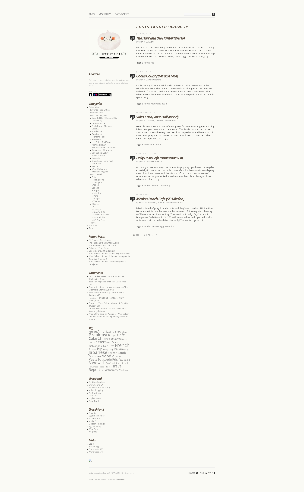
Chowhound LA (96, 384)
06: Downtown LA (154, 161)
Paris (95, 195)
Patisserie (105, 359)
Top (210, 473)
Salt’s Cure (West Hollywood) (157, 116)
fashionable (96, 346)
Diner (108, 342)
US (93, 206)
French (122, 345)
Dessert (155, 226)
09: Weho (150, 41)
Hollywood (97, 139)
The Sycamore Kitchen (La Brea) (108, 288)
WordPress (121, 479)
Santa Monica (98, 155)
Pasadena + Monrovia (102, 150)
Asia (94, 177)
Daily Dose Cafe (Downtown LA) (159, 157)
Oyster (118, 356)
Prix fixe (118, 359)
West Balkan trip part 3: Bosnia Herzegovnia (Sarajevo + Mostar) (109, 257)
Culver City (97, 120)
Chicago (97, 209)
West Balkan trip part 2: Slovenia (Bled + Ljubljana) (107, 263)
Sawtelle (96, 158)
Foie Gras (108, 346)
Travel (93, 222)
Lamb (122, 353)
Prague (96, 198)
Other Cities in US (101, 214)
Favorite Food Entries (165, 120)
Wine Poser (94, 429)
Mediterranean (159, 103)
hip (152, 62)
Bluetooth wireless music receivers (105, 287)
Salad (127, 359)
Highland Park (98, 136)
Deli (90, 342)
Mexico (95, 203)
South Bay (96, 163)
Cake (93, 338)
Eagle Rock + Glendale (102, 126)
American (104, 331)
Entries (94, 446)
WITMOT (93, 431)
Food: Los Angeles (98, 115)
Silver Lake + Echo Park (102, 160)
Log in (91, 443)
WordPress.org (96, 451)
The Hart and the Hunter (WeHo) (160, 38)
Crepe (124, 339)
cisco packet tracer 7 (98, 276)
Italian (118, 349)
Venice (95, 166)
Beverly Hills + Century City (104, 117)
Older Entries (147, 235)
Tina (91, 308)
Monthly (105, 14)
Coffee (154, 185)
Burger (112, 335)
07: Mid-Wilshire (153, 79)
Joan (141, 41)
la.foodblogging (96, 390)
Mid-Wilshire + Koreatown (104, 147)
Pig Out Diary (95, 392)
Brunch (146, 62)
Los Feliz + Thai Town (101, 142)
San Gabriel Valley (100, 152)
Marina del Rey (99, 144)
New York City (100, 212)
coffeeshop (165, 185)
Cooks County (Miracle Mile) (157, 76)
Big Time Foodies (96, 382)
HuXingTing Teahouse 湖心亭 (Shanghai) (106, 299)
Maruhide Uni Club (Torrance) (102, 245)
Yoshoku (124, 370)
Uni (102, 370)
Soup (118, 363)
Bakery (117, 331)
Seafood (110, 363)
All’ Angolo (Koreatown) (100, 240)
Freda (141, 202)
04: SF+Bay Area (154, 202)
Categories (122, 14)
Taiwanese (93, 367)
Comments (96, 449)
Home (191, 473)
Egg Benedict (167, 226)
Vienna (96, 201)
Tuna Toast (94, 401)
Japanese (98, 352)
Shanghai (97, 182)
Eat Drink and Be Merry (99, 387)
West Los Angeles (100, 171)
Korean (112, 353)
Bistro (124, 332)
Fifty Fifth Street (95, 479)
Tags (92, 14)
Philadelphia (99, 217)
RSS (202, 473)
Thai (110, 367)
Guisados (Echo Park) (98, 248)
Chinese (105, 338)
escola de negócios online (101, 281)
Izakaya (126, 349)
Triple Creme (95, 398)
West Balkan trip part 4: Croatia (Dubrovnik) (109, 253)
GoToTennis (94, 418)
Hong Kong (98, 179)
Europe (95, 190)
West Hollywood (99, 169)
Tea (106, 366)
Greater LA (97, 134)
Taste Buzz (93, 395)
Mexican (95, 356)
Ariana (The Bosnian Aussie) (101, 313)
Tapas (101, 366)
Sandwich (97, 362)
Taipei (96, 185)
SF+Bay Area (99, 220)
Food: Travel (96, 174)
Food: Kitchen (96, 112)
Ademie (92, 413)
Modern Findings (97, 423)
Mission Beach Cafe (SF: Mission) (160, 198)
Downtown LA (98, 123)
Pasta (93, 359)
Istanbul (97, 193)
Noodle (107, 355)
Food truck (97, 131)
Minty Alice (94, 421)
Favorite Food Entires (100, 109)
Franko (92, 303)
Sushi (124, 363)
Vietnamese (112, 370)
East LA (95, 128)
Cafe (121, 334)
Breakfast (147, 144)
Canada (95, 187)
